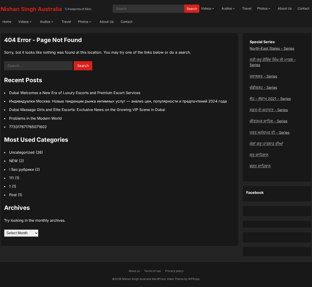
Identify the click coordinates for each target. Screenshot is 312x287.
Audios (227, 8)
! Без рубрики (21, 169)
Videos (206, 8)
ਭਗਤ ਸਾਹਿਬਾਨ (260, 166)
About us (134, 271)
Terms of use (152, 271)
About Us (285, 8)
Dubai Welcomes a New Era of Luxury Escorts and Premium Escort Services (74, 92)
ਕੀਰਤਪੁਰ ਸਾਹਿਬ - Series (268, 121)
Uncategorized (21, 152)
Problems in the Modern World (35, 118)
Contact (303, 8)
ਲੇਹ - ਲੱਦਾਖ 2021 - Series (270, 98)
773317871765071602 (28, 126)
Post (13, 194)
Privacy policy (174, 271)
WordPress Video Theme (168, 279)
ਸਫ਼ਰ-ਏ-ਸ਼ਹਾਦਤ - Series (269, 110)
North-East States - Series (272, 48)
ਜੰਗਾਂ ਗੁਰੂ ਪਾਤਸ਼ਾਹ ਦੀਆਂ (266, 143)
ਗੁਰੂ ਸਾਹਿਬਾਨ (259, 155)
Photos (262, 8)
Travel (246, 8)
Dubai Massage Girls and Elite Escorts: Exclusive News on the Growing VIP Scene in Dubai (87, 109)
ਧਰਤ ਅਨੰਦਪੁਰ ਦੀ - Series (269, 132)
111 (11, 178)
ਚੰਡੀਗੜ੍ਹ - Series (263, 87)
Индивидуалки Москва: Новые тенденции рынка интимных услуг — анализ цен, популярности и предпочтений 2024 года (118, 101)
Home (7, 22)
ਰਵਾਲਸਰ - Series (263, 76)
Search (192, 9)
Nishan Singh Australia (31, 9)
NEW (13, 160)
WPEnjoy (194, 279)
